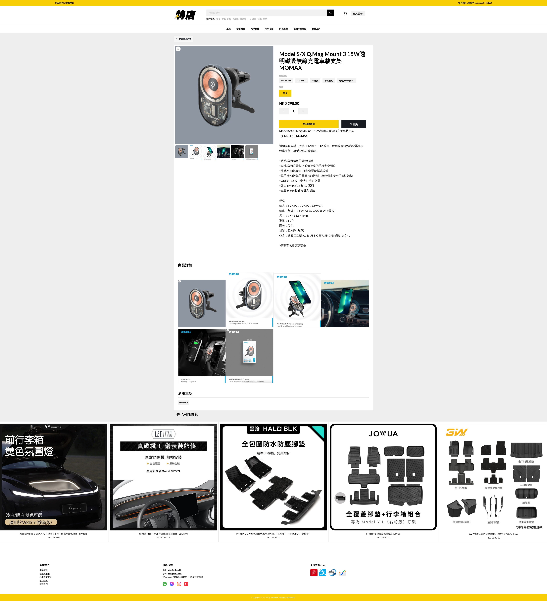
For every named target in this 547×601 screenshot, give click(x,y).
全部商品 (240, 28)
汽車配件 (255, 28)
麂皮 (265, 19)
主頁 (228, 28)
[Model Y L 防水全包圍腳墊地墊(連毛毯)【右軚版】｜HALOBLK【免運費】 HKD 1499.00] (273, 423)
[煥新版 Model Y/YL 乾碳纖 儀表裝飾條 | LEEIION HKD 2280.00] (164, 423)
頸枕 (260, 19)
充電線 (236, 19)
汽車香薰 (269, 28)
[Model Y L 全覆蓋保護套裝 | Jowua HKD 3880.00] (383, 423)
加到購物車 (309, 124)
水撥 (229, 19)
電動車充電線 (299, 28)
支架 (218, 19)
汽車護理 (283, 28)
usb (249, 19)
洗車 (254, 19)
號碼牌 (243, 19)
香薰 (224, 19)
